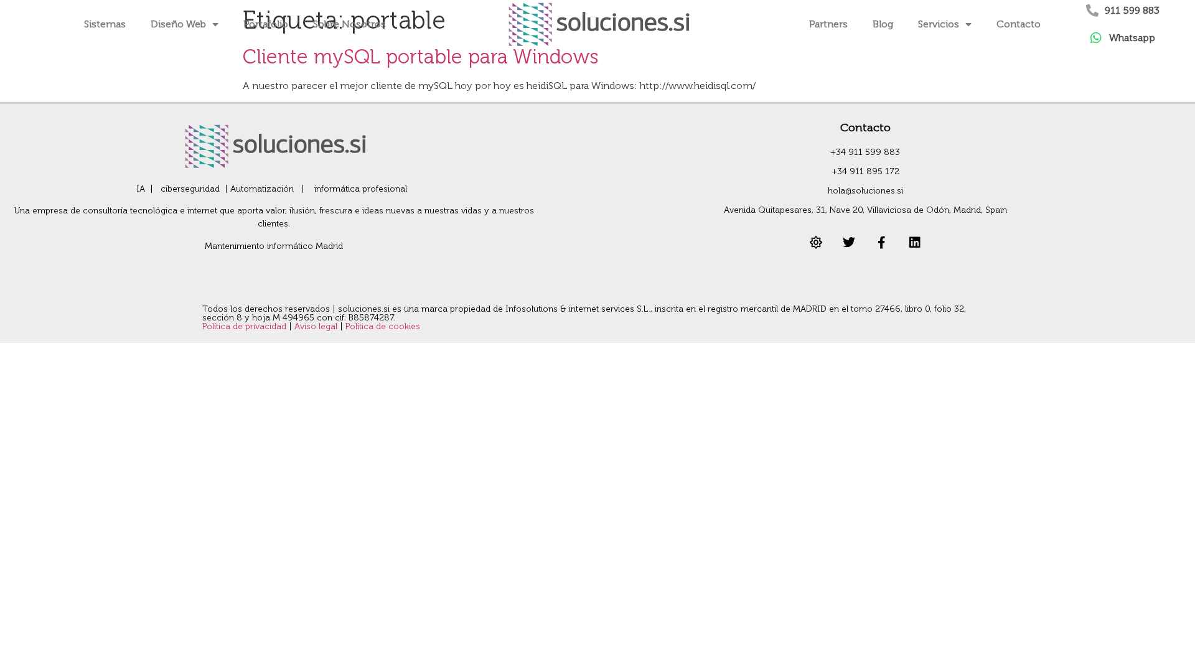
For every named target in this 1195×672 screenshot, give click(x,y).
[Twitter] (849, 242)
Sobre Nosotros (349, 24)
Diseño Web (178, 24)
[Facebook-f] (882, 242)
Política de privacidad (245, 326)
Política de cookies (382, 326)
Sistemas (105, 24)
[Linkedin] (915, 242)
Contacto (1018, 24)
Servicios (938, 24)
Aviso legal (317, 326)
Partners (828, 24)
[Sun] (816, 242)
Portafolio (265, 24)
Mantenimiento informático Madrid (274, 246)
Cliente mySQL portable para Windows (421, 56)
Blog (883, 24)
